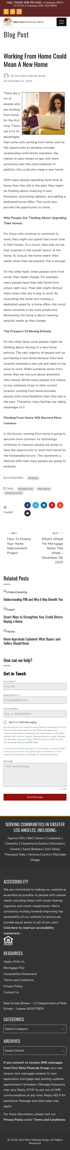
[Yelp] (6, 11)
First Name (10, 681)
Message (8, 761)
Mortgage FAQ (14, 968)
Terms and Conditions (19, 980)
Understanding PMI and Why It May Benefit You (33, 599)
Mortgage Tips (25, 488)
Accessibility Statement (20, 974)
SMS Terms (33, 742)
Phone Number (11, 708)
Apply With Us (14, 962)
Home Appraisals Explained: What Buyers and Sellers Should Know (32, 641)
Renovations (44, 488)
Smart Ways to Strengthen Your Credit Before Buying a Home (33, 619)
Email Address (12, 695)
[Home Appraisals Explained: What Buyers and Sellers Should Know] (9, 631)
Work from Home (13, 493)
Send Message (35, 797)
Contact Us (11, 992)
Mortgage (33, 478)
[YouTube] (12, 11)
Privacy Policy (17, 742)
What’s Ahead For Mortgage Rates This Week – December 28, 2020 (52, 548)
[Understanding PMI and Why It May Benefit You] (15, 592)
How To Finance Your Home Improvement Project (19, 543)
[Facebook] (19, 11)
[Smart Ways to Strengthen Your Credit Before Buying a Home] (9, 609)
